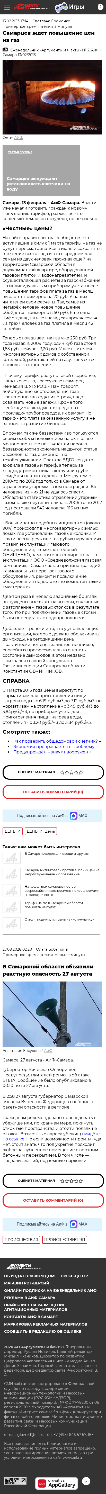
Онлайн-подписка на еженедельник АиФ (50, 1290)
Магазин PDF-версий (26, 1283)
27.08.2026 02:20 (17, 949)
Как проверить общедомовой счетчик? (55, 741)
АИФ (18, 138)
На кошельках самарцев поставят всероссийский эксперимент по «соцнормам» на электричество (62, 891)
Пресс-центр (74, 1276)
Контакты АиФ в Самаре (31, 1317)
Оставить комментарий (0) (53, 792)
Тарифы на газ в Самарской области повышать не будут (54, 905)
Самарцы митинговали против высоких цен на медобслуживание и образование (62, 872)
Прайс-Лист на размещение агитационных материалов (35, 1307)
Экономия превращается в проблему (53, 746)
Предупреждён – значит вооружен (50, 752)
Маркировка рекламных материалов (45, 1324)
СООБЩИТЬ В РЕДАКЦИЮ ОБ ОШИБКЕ (42, 1331)
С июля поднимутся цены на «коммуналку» (59, 919)
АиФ (48, 1050)
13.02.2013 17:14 (15, 21)
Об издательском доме (30, 1276)
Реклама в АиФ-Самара (29, 1297)
